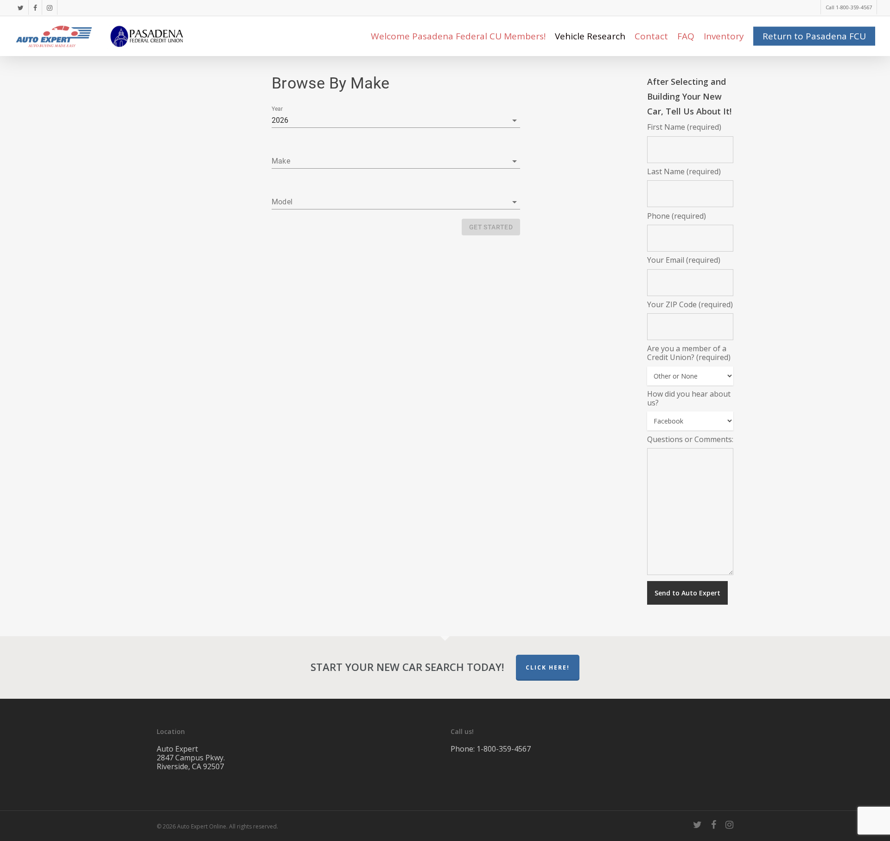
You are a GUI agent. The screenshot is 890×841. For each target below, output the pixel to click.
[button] (396, 161)
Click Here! (548, 667)
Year (277, 109)
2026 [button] (280, 120)
